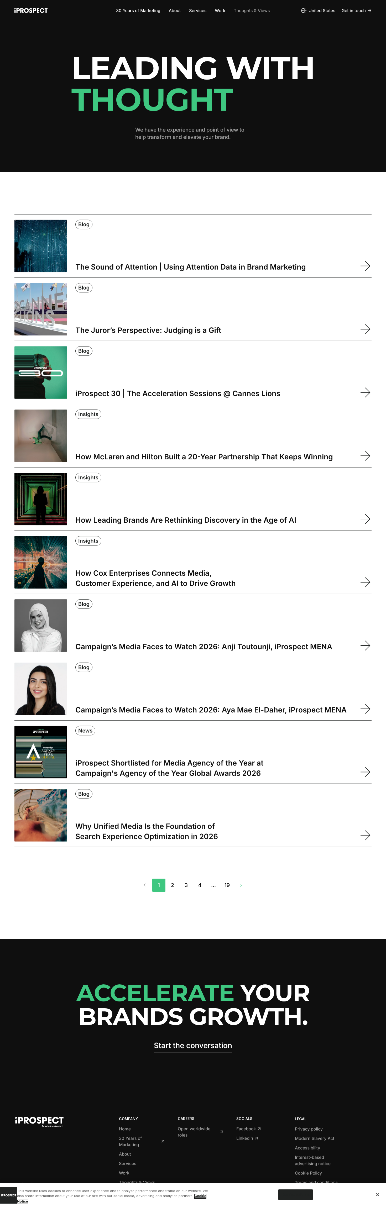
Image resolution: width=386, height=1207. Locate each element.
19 (227, 885)
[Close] (377, 1194)
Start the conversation (193, 1045)
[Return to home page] (31, 10)
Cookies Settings (295, 1194)
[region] (193, 1195)
